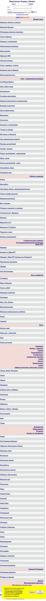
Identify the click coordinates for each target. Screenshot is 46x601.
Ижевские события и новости (10, 22)
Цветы (2, 316)
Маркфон (3, 247)
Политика (3, 498)
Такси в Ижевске (6, 37)
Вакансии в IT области (8, 227)
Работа (2, 179)
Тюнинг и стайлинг (6, 129)
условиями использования (14, 591)
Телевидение (4, 513)
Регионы (39, 431)
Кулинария (4, 297)
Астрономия (4, 560)
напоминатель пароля (22, 14)
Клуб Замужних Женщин (8, 441)
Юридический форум (7, 198)
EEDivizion (4, 404)
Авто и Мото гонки (6, 86)
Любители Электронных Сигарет (11, 446)
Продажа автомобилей (8, 144)
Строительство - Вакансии (9, 213)
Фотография (4, 551)
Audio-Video (4, 503)
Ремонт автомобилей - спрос (10, 163)
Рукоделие (4, 546)
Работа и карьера (36, 176)
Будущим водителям (7, 106)
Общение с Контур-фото (8, 474)
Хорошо (32, 592)
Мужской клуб (5, 479)
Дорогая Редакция (36, 569)
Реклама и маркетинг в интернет (11, 208)
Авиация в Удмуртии (7, 556)
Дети (41, 325)
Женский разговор (6, 307)
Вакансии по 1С (5, 222)
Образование (38, 429)
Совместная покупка (35, 357)
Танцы (2, 423)
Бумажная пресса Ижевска (9, 70)
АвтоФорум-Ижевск (7, 82)
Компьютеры (38, 363)
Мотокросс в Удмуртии (8, 134)
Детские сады (5, 328)
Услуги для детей (6, 342)
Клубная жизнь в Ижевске (9, 390)
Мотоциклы (4, 115)
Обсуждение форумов (8, 572)
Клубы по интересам (35, 433)
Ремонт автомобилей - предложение (12, 153)
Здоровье (39, 346)
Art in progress (5, 413)
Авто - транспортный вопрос (31, 79)
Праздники (4, 385)
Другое (40, 581)
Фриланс (3, 218)
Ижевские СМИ (5, 56)
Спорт (40, 359)
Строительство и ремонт (33, 240)
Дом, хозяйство (37, 275)
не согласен (40, 592)
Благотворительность (7, 75)
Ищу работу (4, 184)
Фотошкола (4, 455)
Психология (4, 484)
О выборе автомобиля (8, 96)
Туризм (40, 350)
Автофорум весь (6, 172)
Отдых (2, 375)
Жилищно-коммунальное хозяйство (12, 312)
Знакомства (38, 427)
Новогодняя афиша (7, 460)
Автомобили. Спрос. (7, 168)
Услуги (40, 361)
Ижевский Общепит (7, 27)
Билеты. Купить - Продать (9, 409)
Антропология (5, 494)
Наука (2, 489)
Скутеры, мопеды (6, 149)
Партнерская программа (8, 262)
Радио (2, 537)
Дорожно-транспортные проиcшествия (13, 101)
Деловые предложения (8, 237)
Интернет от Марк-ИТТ (8, 252)
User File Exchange (6, 271)
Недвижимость (37, 353)
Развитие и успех (6, 232)
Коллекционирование (7, 565)
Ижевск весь (38, 19)
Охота (2, 532)
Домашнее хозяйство (7, 292)
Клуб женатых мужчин (8, 470)
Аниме (2, 436)
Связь (40, 365)
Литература (4, 394)
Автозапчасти (5, 91)
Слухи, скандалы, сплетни (9, 65)
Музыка (2, 399)
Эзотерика (3, 522)
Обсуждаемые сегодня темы (22, 585)
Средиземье (4, 508)
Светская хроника (6, 60)
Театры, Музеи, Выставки (9, 370)
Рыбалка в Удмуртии (7, 527)
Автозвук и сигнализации (9, 125)
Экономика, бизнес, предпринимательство (15, 189)
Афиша (2, 380)
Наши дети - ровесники (8, 333)
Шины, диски (4, 158)
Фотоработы (4, 465)
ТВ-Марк (3, 266)
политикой (18, 593)
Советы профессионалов (9, 194)
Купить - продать (36, 348)
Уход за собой (5, 288)
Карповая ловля (6, 451)
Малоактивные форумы (33, 583)
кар (22, 17)
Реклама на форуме (7, 577)
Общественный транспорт (9, 46)
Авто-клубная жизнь (7, 110)
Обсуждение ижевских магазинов (11, 32)
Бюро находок (5, 51)
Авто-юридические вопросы (10, 139)
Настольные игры (6, 517)
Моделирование (5, 541)
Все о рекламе (5, 203)
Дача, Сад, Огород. (6, 302)
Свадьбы (3, 321)
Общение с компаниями (8, 41)
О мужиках (4, 278)
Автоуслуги (4, 120)
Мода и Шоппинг (6, 283)
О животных (38, 355)
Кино (2, 418)
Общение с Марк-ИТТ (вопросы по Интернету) (16, 257)
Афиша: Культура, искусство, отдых (29, 367)
